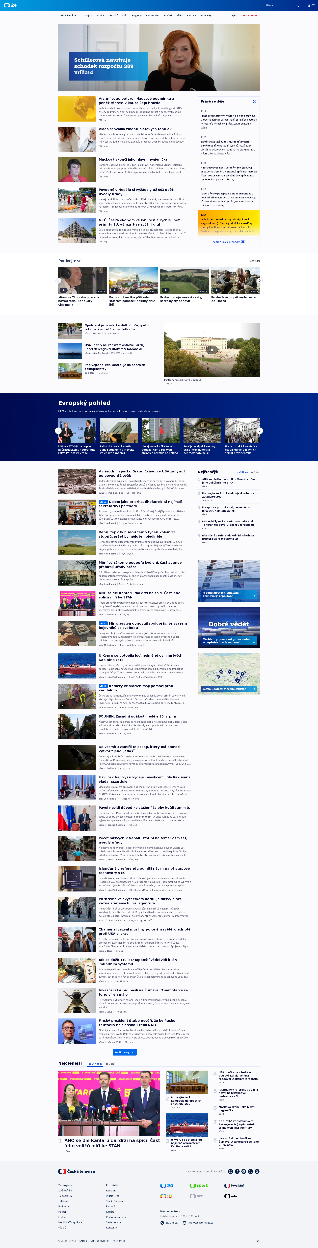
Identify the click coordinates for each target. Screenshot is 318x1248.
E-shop (62, 1217)
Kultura (191, 15)
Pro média (112, 1185)
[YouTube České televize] (243, 1171)
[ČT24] (10, 5)
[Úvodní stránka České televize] (76, 1171)
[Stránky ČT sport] (199, 1185)
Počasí (168, 15)
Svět (125, 15)
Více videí (255, 260)
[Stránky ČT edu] (230, 1196)
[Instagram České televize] (230, 1171)
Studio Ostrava (114, 1201)
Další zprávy (122, 1052)
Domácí (113, 15)
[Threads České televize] (257, 1171)
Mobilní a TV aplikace (70, 1222)
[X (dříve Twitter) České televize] (250, 1171)
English (83, 1240)
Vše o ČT (63, 1227)
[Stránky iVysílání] (234, 1185)
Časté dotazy (113, 1222)
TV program (65, 1185)
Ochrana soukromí (99, 1240)
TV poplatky (65, 1195)
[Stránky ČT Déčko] (166, 1196)
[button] (212, 350)
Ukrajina (88, 15)
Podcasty (206, 15)
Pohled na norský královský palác (181, 379)
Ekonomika (152, 15)
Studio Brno (112, 1195)
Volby (100, 15)
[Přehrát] (64, 290)
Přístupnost (119, 1240)
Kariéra (110, 1211)
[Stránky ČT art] (196, 1196)
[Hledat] (297, 5)
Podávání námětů (116, 1217)
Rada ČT (110, 1206)
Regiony (137, 15)
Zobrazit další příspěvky (226, 241)
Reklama (111, 1190)
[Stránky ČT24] (166, 1185)
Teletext (63, 1201)
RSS (258, 1240)
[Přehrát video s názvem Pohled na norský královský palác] (212, 350)
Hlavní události (69, 15)
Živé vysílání (65, 1190)
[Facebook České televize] (237, 1171)
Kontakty (111, 1227)
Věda (179, 15)
